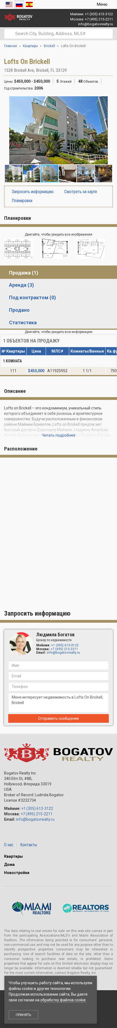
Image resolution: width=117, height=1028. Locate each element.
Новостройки (16, 872)
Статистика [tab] (23, 322)
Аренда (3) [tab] (21, 285)
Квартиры (13, 856)
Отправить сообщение (58, 718)
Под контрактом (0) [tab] (32, 297)
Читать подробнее (58, 435)
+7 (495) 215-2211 (99, 19)
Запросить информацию (32, 191)
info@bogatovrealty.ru (95, 24)
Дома (9, 864)
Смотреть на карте (80, 191)
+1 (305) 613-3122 (99, 14)
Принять (23, 1015)
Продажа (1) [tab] (23, 273)
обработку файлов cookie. (63, 1000)
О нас (9, 844)
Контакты (28, 844)
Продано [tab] (19, 310)
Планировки (21, 200)
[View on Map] (69, 70)
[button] (108, 101)
